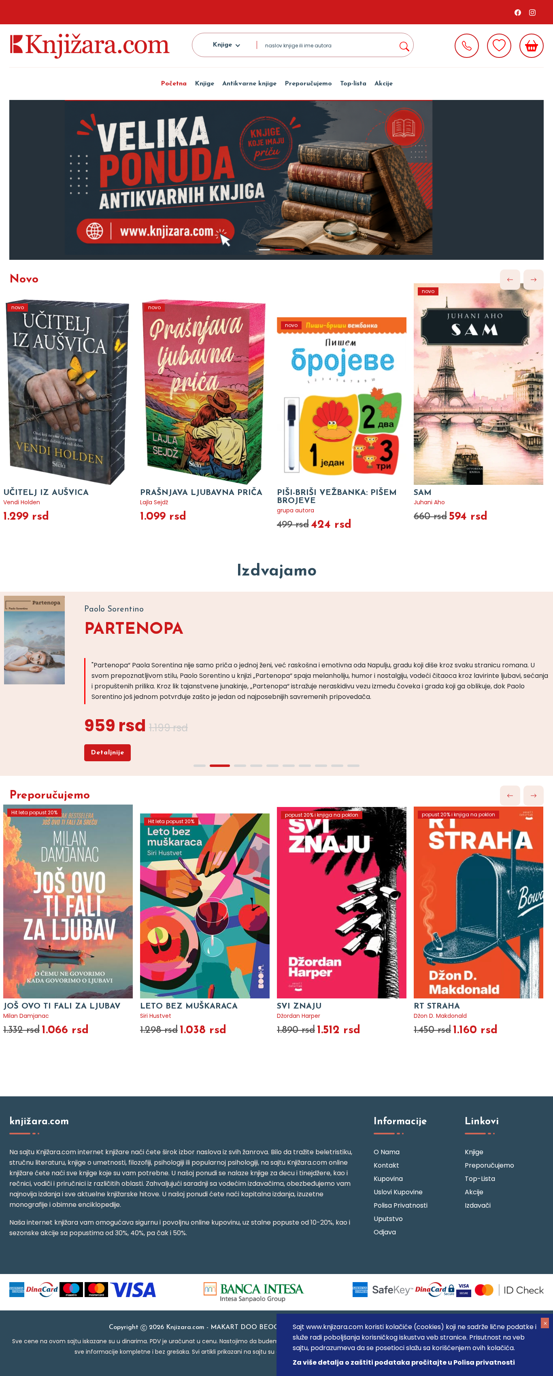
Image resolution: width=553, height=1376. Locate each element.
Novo (23, 279)
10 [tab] (353, 765)
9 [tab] (337, 765)
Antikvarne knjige (249, 84)
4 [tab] (256, 765)
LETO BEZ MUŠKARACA (52, 1006)
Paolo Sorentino (436, 1016)
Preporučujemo (308, 84)
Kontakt (386, 1165)
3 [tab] (240, 765)
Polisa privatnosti (401, 1205)
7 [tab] (305, 765)
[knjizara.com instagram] (532, 12)
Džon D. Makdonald (303, 1016)
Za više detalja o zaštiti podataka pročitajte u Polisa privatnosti (404, 1362)
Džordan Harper (162, 1016)
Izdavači (478, 1205)
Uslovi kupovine (398, 1192)
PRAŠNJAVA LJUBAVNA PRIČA (64, 493)
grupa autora (158, 510)
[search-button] (404, 45)
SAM (286, 493)
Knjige (204, 84)
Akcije (383, 84)
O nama (387, 1152)
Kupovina (388, 1178)
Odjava (385, 1232)
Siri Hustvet (19, 1016)
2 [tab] (289, 249)
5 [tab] (272, 765)
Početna (174, 84)
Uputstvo (388, 1218)
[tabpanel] (276, 180)
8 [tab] (321, 765)
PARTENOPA (133, 630)
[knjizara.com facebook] (518, 12)
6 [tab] (289, 765)
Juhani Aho (292, 502)
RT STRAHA (300, 1006)
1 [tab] (268, 249)
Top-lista (353, 84)
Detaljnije (107, 753)
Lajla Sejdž (17, 502)
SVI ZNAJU (162, 1006)
